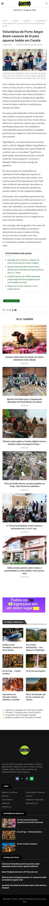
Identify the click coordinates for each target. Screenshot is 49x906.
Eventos (5, 796)
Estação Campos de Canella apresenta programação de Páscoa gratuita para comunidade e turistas (23, 279)
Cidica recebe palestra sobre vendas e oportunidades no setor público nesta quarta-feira (24, 571)
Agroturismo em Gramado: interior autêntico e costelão (11, 697)
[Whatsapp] (31, 778)
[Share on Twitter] (10, 310)
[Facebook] (17, 778)
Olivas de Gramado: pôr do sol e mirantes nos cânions (35, 697)
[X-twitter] (22, 778)
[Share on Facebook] (7, 310)
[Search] (46, 4)
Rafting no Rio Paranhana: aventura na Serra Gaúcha (12, 647)
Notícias (16, 21)
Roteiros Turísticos (9, 792)
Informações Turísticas (35, 792)
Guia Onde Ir (7, 799)
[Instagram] (27, 778)
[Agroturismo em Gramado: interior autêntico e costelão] (13, 684)
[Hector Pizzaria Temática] (8, 847)
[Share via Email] (15, 310)
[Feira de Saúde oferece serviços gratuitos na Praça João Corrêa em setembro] (24, 465)
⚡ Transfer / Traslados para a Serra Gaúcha (22, 712)
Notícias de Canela (12, 301)
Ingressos (6, 803)
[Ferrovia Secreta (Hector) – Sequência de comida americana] (8, 823)
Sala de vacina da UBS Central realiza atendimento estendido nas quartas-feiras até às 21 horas (25, 269)
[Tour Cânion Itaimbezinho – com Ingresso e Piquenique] (36, 635)
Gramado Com (32, 803)
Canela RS (27, 21)
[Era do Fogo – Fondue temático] (13, 661)
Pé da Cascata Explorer (35, 671)
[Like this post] (5, 310)
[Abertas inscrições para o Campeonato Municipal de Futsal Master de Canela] (24, 381)
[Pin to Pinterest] (13, 310)
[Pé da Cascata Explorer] (36, 661)
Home (5, 21)
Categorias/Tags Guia (35, 799)
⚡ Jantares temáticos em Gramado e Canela (22, 717)
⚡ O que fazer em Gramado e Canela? (19, 715)
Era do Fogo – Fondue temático (12, 672)
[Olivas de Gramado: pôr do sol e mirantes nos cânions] (36, 684)
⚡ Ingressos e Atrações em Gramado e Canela (23, 710)
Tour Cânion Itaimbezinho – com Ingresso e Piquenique (35, 647)
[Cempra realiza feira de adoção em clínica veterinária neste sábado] (24, 339)
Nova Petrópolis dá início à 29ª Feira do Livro (20, 872)
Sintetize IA (6, 807)
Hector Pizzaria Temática (27, 844)
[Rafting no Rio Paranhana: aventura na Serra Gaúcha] (13, 635)
